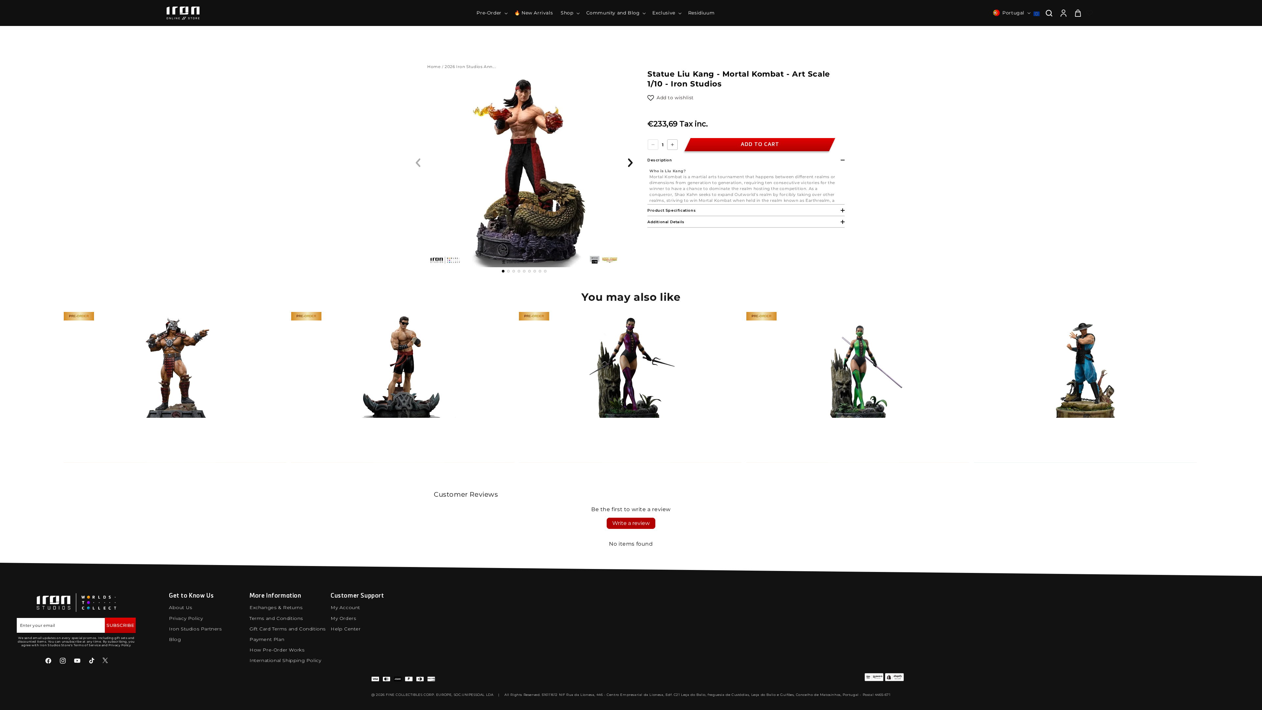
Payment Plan (266, 639)
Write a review (631, 523)
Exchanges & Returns (275, 607)
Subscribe (120, 625)
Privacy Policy (186, 618)
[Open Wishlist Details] (1089, 13)
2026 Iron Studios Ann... (471, 66)
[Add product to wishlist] (650, 98)
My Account (345, 607)
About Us (180, 607)
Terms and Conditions (276, 618)
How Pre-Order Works (276, 650)
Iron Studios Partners (195, 629)
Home (433, 66)
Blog (175, 639)
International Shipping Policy (285, 660)
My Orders (343, 618)
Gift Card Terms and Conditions (287, 629)
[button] (491, 13)
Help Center (346, 629)
